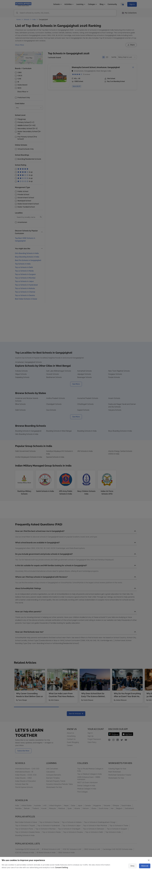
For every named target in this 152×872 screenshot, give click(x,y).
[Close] (132, 416)
